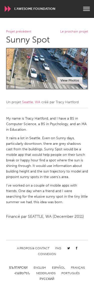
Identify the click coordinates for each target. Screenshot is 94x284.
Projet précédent (18, 31)
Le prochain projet (74, 31)
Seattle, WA (31, 102)
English (40, 267)
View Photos (69, 80)
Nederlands (45, 273)
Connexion (47, 254)
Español (58, 267)
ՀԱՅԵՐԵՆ (22, 273)
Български (18, 267)
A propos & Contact (33, 248)
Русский (47, 279)
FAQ (58, 248)
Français (78, 267)
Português (70, 273)
